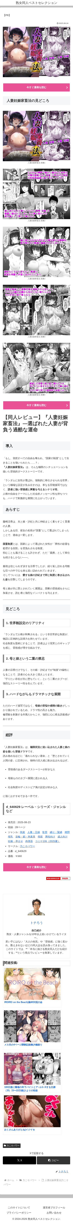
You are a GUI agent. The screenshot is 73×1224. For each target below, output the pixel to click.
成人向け (63, 836)
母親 (40, 836)
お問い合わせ (54, 1212)
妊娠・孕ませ (15, 841)
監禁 (44, 832)
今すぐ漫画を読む (36, 87)
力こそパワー (27, 846)
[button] (53, 1160)
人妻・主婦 (33, 832)
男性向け (50, 836)
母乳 (10, 836)
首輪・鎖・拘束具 (25, 836)
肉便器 (29, 841)
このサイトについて (19, 1207)
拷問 (67, 832)
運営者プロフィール (54, 1207)
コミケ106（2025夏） (47, 841)
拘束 (22, 832)
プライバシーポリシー (19, 1212)
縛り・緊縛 (56, 832)
